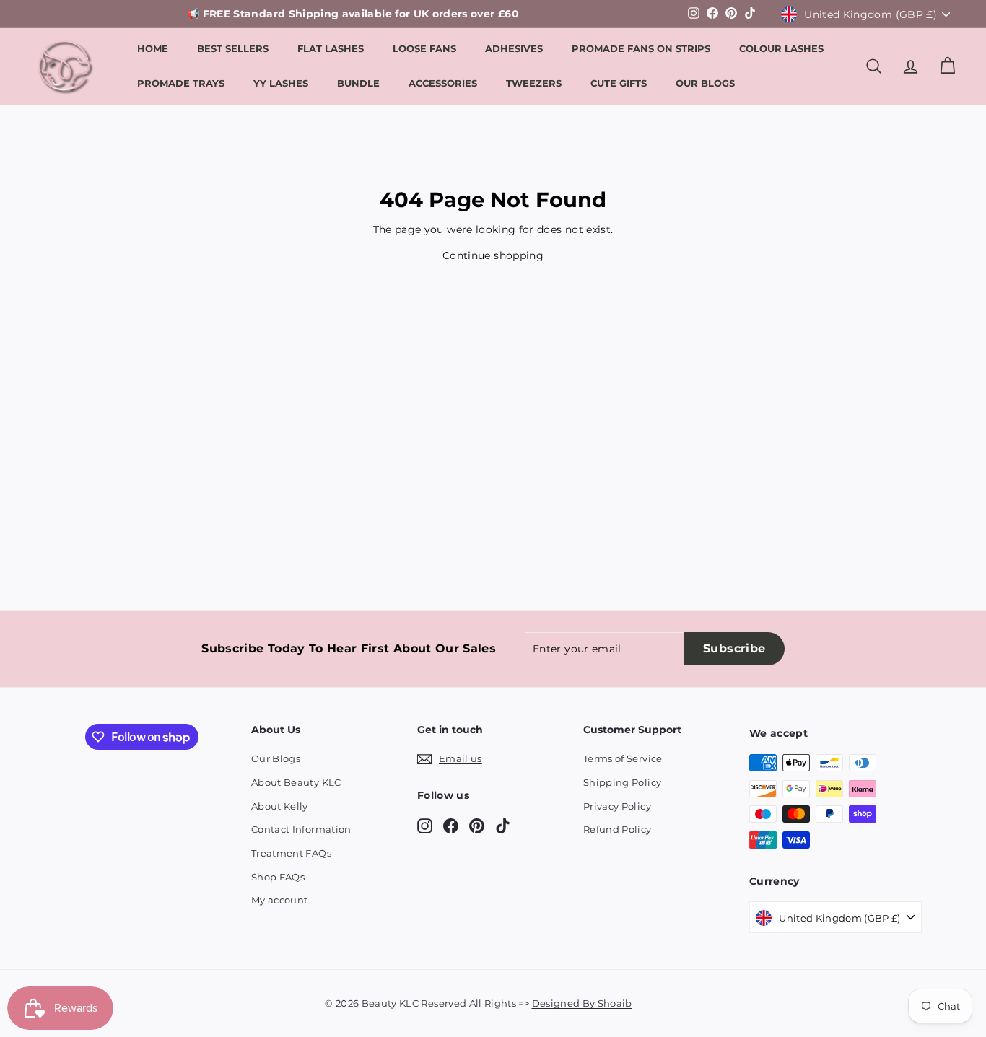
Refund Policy (617, 829)
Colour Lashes (781, 48)
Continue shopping (493, 255)
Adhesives (514, 48)
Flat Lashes (330, 48)
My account (279, 900)
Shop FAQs (278, 877)
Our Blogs (705, 83)
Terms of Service (623, 758)
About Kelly (279, 806)
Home (152, 48)
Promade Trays (180, 83)
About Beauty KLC (296, 782)
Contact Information (301, 829)
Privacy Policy (617, 806)
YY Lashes (280, 83)
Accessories (443, 83)
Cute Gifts (618, 83)
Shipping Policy (622, 782)
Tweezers (534, 83)
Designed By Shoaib (582, 1003)
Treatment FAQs (291, 853)
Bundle (358, 83)
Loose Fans (424, 48)
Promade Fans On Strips (641, 48)
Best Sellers (233, 48)
